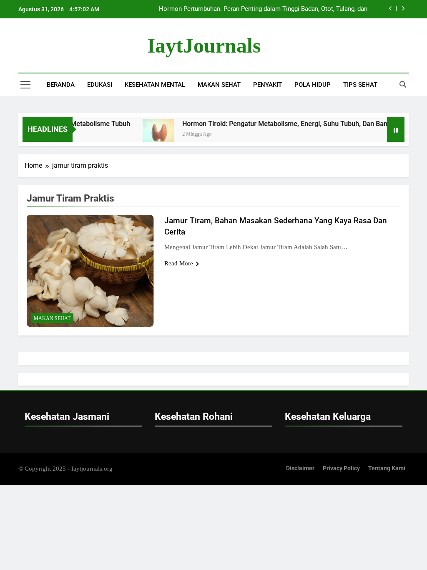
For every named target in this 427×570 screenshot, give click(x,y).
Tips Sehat (360, 84)
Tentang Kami (386, 468)
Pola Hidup (312, 84)
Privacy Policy (341, 468)
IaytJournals (204, 45)
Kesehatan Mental (155, 84)
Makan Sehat (219, 84)
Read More (178, 263)
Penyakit (267, 84)
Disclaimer (300, 468)
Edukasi (99, 84)
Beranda (61, 84)
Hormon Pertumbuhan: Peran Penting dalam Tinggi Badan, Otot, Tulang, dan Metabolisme (263, 9)
